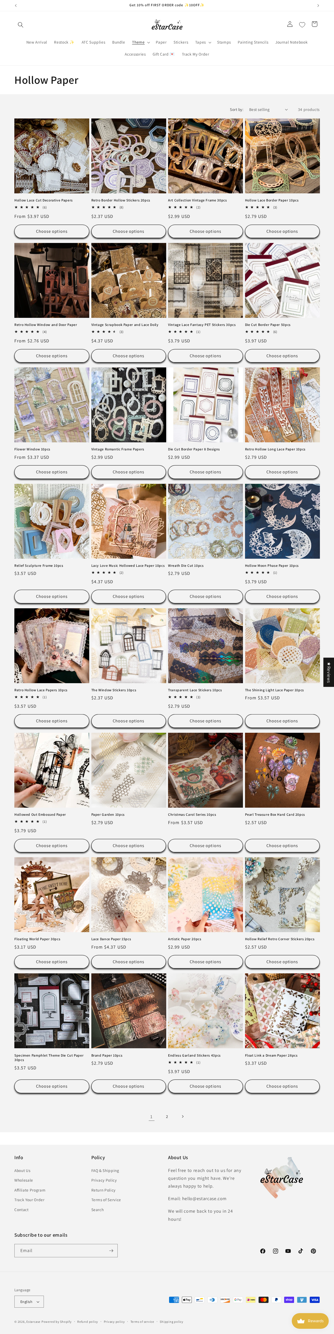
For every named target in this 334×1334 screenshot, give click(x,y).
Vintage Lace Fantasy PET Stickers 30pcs (202, 325)
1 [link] (151, 1116)
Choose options (52, 231)
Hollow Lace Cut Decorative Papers (43, 200)
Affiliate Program (29, 1190)
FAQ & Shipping (105, 1170)
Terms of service (142, 1322)
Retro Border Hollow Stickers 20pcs (120, 200)
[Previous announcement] (16, 5)
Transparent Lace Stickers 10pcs (195, 690)
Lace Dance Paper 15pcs (111, 939)
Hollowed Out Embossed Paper (40, 814)
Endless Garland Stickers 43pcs (194, 1055)
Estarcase (33, 1322)
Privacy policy (114, 1322)
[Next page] (182, 1116)
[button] (20, 25)
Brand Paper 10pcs (107, 1055)
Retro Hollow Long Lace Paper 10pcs (275, 449)
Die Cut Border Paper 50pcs (268, 325)
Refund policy (87, 1322)
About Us (22, 1170)
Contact (21, 1209)
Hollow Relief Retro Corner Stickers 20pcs (280, 939)
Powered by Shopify (56, 1322)
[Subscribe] (111, 1251)
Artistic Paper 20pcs (184, 939)
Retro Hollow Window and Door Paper (45, 325)
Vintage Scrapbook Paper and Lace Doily (125, 325)
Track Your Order (29, 1199)
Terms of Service (106, 1199)
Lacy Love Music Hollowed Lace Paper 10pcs (128, 565)
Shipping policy (171, 1322)
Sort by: (236, 109)
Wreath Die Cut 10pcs (186, 565)
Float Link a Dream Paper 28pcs (271, 1055)
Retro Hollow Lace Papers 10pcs (41, 690)
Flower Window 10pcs (32, 449)
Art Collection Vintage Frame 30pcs (197, 200)
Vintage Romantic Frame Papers (117, 449)
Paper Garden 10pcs (108, 814)
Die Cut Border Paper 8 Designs (194, 449)
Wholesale (23, 1180)
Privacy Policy (104, 1180)
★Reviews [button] (329, 672)
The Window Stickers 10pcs (113, 690)
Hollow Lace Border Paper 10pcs (272, 200)
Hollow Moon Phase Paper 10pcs (272, 565)
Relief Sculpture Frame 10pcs (38, 565)
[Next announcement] (318, 5)
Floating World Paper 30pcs (37, 939)
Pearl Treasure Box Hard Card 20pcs (275, 814)
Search (97, 1209)
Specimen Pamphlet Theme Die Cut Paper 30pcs (49, 1057)
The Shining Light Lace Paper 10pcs (274, 690)
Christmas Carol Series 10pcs (192, 814)
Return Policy (103, 1190)
